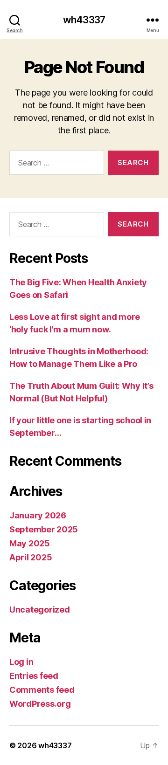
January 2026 (37, 515)
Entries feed (33, 676)
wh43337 (84, 20)
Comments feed (42, 690)
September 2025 (43, 529)
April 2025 (30, 557)
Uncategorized (39, 609)
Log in (21, 662)
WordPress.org (40, 704)
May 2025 (29, 543)
